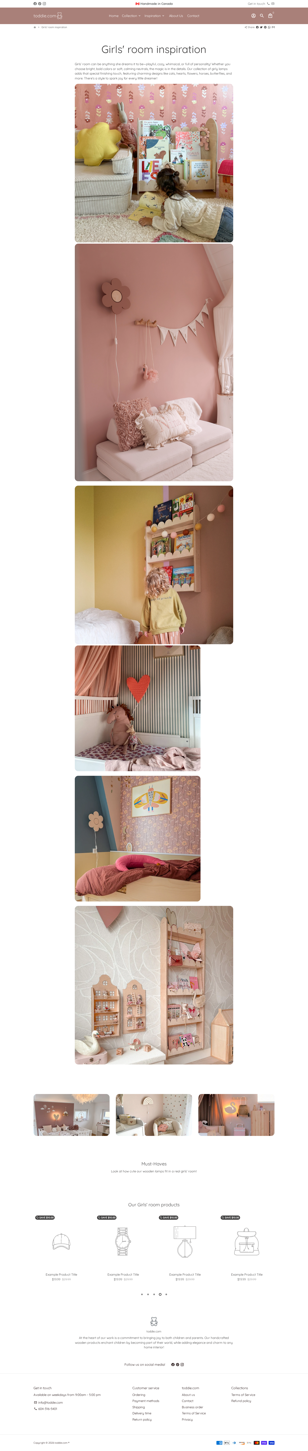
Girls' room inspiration (54, 27)
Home (114, 16)
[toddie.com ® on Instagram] (44, 4)
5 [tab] (166, 1294)
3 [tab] (154, 1294)
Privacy (187, 1419)
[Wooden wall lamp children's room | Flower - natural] (138, 900)
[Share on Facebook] (257, 27)
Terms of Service (194, 1413)
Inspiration (155, 16)
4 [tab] (160, 1294)
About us (188, 1395)
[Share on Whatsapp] (269, 27)
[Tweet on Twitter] (261, 27)
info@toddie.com (48, 1402)
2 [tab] (148, 1294)
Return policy (142, 1419)
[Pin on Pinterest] (265, 27)
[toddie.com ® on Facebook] (35, 4)
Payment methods (145, 1401)
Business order (192, 1407)
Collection (131, 16)
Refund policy (241, 1401)
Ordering (138, 1395)
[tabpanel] (61, 1249)
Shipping (138, 1407)
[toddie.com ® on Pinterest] (39, 4)
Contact (193, 16)
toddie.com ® (62, 1442)
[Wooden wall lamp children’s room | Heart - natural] (138, 770)
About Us (176, 16)
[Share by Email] (273, 27)
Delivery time (141, 1413)
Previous (37, 1250)
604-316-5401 (45, 1409)
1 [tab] (142, 1294)
